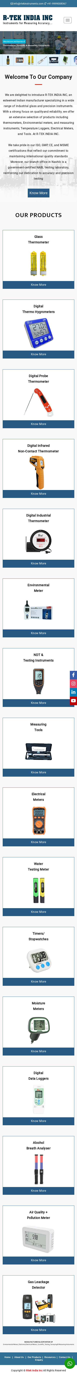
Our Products (34, 1357)
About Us (19, 1357)
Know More (39, 193)
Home (7, 1357)
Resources (50, 1357)
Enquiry (39, 1360)
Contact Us (64, 1357)
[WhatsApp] (69, 1363)
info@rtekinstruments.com (29, 3)
